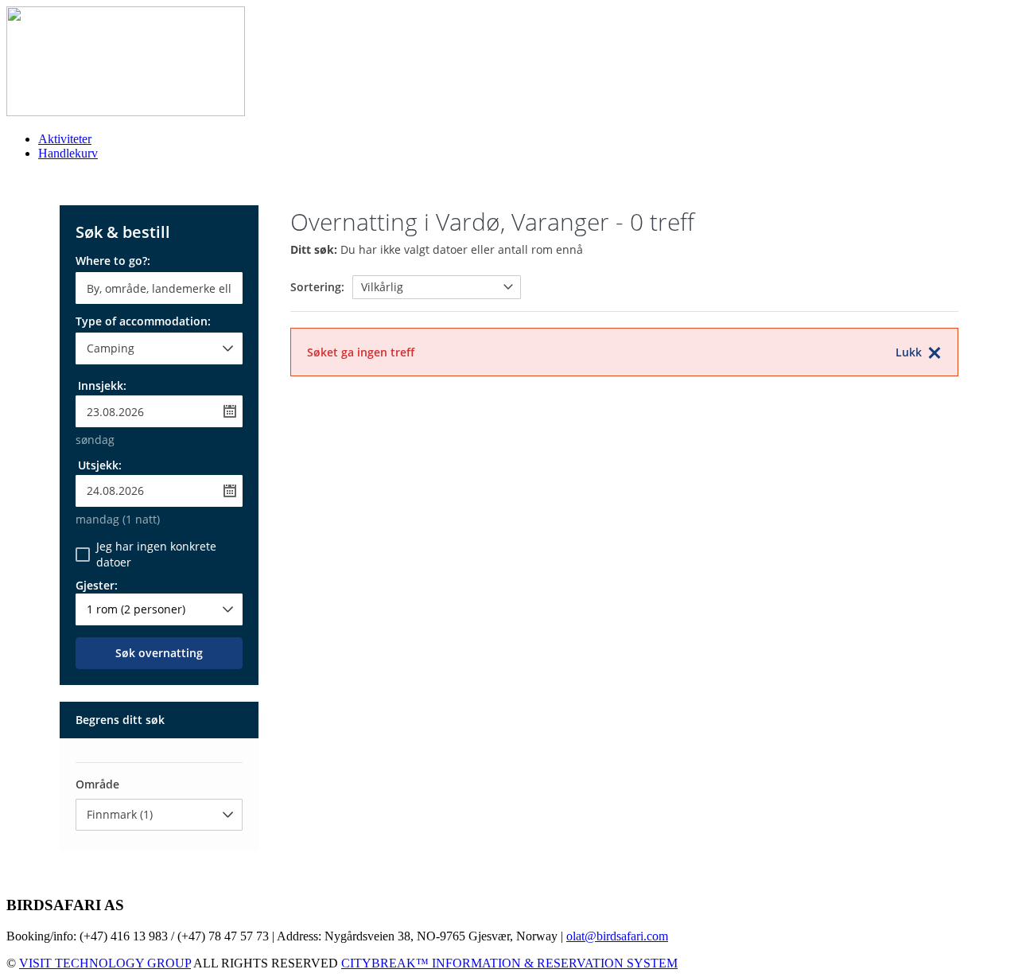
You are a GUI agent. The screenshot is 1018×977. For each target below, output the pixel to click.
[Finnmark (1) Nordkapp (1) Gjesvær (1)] (159, 815)
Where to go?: (113, 261)
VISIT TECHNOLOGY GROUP (105, 963)
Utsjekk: (100, 465)
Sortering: (317, 286)
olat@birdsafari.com (617, 936)
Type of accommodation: (143, 322)
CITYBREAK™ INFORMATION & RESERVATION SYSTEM (509, 963)
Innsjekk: (102, 385)
